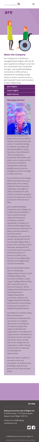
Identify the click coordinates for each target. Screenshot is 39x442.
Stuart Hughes (13, 90)
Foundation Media (30, 440)
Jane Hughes (12, 86)
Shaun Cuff (15, 440)
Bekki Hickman (13, 94)
